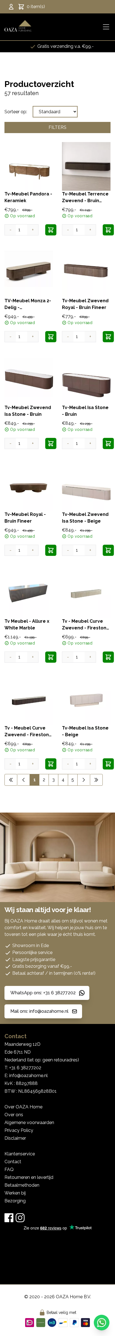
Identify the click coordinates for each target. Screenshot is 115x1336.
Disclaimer (15, 1138)
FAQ (9, 1169)
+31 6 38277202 (25, 1067)
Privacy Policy (18, 1130)
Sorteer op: (15, 111)
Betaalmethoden (21, 1185)
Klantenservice (19, 1153)
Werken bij (15, 1193)
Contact (12, 1161)
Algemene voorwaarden (29, 1122)
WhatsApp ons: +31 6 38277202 (43, 992)
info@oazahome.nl (28, 1075)
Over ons (13, 1114)
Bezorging (15, 1200)
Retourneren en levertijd (28, 1177)
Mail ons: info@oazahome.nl (39, 1011)
